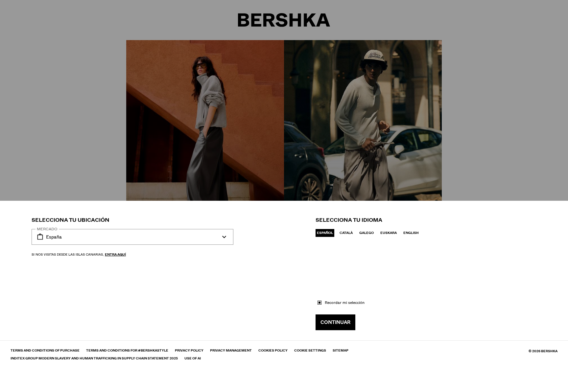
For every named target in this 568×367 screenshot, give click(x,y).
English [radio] (411, 232)
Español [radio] (325, 232)
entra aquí (115, 254)
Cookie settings (310, 350)
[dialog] (284, 183)
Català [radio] (346, 232)
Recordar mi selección (345, 303)
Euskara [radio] (388, 232)
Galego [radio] (366, 232)
